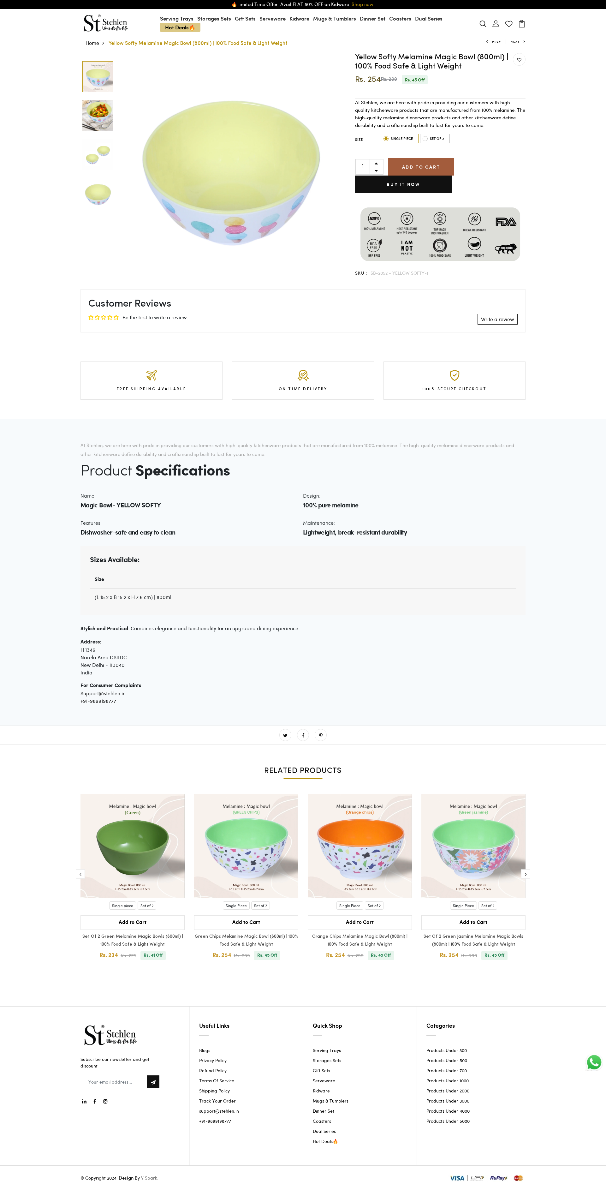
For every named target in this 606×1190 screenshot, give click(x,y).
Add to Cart (421, 167)
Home (92, 42)
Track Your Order (217, 1101)
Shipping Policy (214, 1091)
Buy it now (403, 184)
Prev (496, 41)
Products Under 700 (446, 1070)
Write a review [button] (497, 319)
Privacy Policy (213, 1060)
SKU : (361, 273)
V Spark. (149, 1178)
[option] (97, 77)
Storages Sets (214, 18)
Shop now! (363, 4)
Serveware (272, 18)
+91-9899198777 (98, 700)
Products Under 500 (446, 1060)
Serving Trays (176, 18)
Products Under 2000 (447, 1091)
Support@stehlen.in (103, 693)
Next (515, 41)
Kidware (299, 18)
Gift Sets (245, 18)
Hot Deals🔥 (180, 27)
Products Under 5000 (448, 1121)
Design (126, 1178)
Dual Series (429, 18)
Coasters (400, 18)
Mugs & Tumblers (334, 18)
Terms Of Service (216, 1081)
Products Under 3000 (447, 1101)
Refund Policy (213, 1070)
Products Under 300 (446, 1050)
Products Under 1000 (447, 1081)
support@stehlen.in (219, 1111)
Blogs (204, 1050)
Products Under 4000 (448, 1111)
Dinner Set (372, 18)
